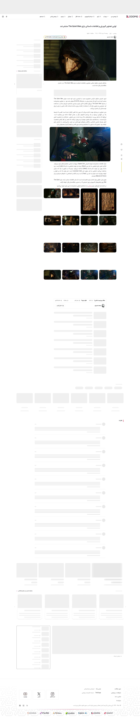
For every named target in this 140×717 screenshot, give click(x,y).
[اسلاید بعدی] (15, 84)
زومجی (90, 186)
